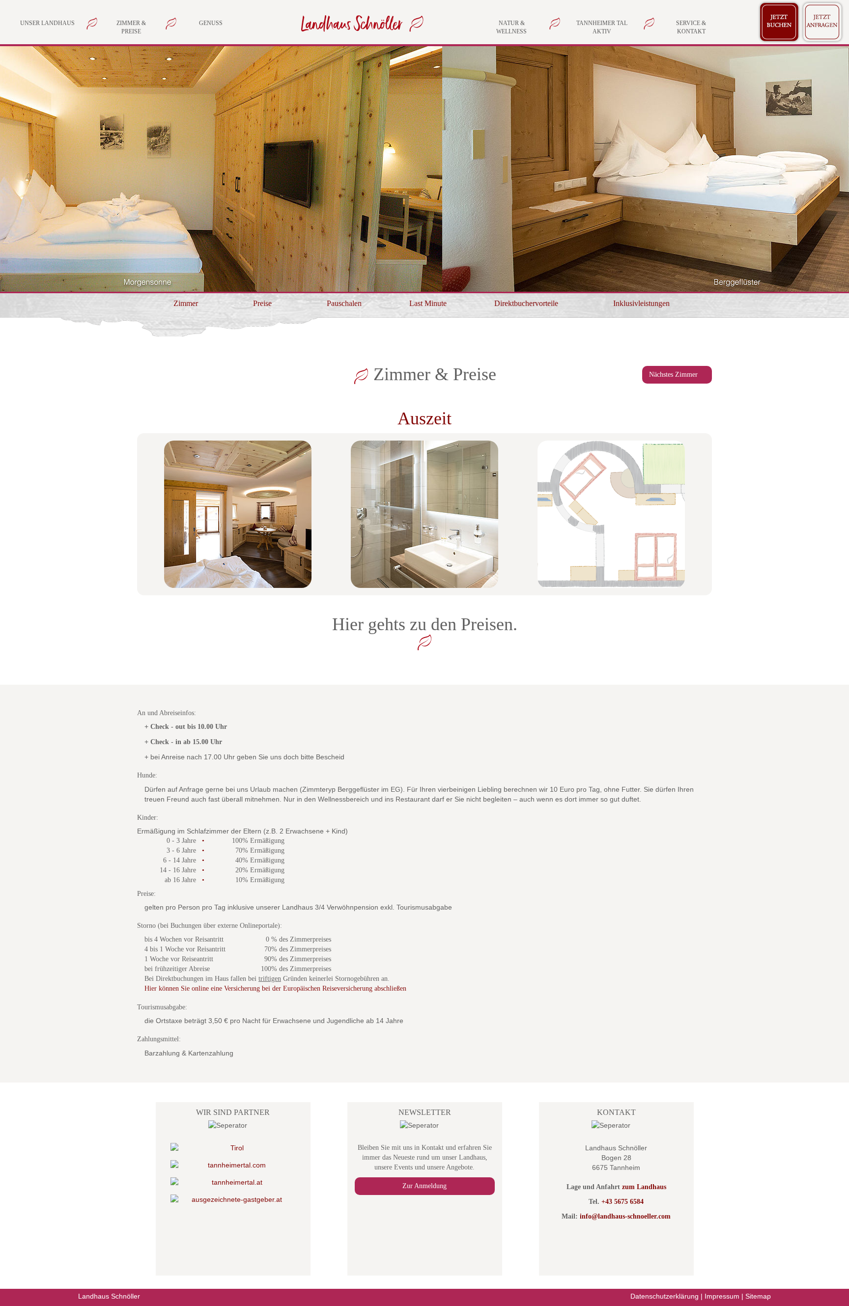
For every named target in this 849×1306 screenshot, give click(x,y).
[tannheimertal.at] (233, 1182)
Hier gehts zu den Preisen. (424, 624)
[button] (115, 169)
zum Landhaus (644, 1187)
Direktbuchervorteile (526, 303)
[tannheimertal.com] (233, 1165)
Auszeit (424, 418)
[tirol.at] (233, 1148)
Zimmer (185, 303)
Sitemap (758, 1296)
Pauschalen (344, 303)
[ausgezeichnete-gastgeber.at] (233, 1199)
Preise (262, 303)
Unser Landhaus (47, 23)
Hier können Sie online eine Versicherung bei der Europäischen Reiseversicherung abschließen (275, 988)
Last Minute (428, 303)
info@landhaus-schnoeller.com (625, 1216)
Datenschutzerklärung (664, 1296)
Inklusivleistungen (641, 303)
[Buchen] (779, 20)
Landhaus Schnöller (109, 1296)
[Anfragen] (822, 20)
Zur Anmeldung (424, 1186)
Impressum (722, 1296)
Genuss (211, 23)
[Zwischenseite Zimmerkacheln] (360, 23)
